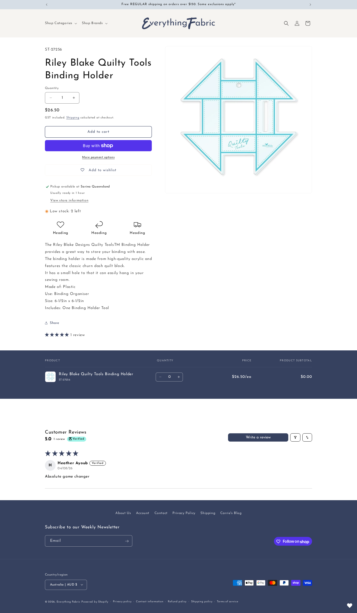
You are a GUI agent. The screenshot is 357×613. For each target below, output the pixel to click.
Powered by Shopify (94, 601)
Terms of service (227, 601)
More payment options (98, 157)
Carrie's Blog (231, 513)
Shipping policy (201, 601)
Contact (161, 513)
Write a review (258, 437)
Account (142, 513)
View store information (69, 200)
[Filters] (295, 437)
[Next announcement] (310, 4)
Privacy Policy (183, 513)
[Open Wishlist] (350, 606)
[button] (60, 23)
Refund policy (177, 601)
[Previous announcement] (46, 4)
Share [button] (54, 323)
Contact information (149, 601)
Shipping (72, 117)
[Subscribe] (126, 541)
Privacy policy (122, 601)
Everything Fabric (68, 601)
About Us (123, 513)
